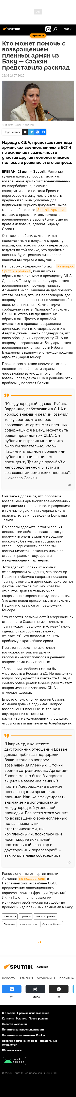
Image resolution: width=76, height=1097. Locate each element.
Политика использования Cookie (23, 1035)
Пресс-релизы (38, 1018)
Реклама (21, 1018)
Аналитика (10, 916)
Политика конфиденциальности (23, 1029)
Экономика (46, 978)
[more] (69, 485)
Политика (9, 924)
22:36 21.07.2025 (13, 75)
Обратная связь (12, 1050)
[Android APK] (14, 1061)
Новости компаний (14, 1024)
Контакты (8, 1018)
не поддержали (32, 878)
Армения (26, 916)
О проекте (9, 1013)
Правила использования (33, 1013)
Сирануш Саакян (51, 924)
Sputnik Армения (51, 209)
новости (9, 978)
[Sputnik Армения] (12, 30)
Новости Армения (45, 916)
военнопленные (28, 924)
